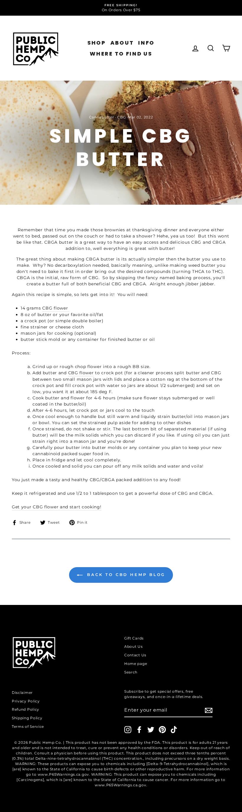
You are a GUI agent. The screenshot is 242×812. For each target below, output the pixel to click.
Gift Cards (134, 638)
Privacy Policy (26, 701)
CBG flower (55, 308)
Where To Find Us (121, 53)
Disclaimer (22, 692)
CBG (121, 117)
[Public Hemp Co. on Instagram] (127, 729)
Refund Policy (25, 709)
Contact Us (135, 655)
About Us (133, 646)
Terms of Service (28, 726)
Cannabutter (101, 117)
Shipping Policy (27, 718)
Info (146, 42)
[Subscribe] (208, 710)
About (122, 42)
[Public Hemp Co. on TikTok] (173, 729)
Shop (96, 42)
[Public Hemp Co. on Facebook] (139, 729)
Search (131, 672)
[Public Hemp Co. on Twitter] (150, 729)
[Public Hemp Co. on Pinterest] (162, 729)
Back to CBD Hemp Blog (125, 574)
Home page (135, 663)
